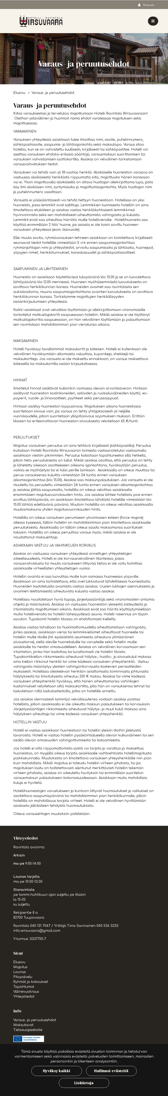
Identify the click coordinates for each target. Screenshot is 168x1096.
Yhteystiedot (23, 996)
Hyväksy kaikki (56, 1070)
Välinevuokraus (26, 992)
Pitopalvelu (22, 977)
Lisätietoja (84, 1082)
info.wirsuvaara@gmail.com (36, 931)
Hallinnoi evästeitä (111, 1070)
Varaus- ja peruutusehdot (53, 93)
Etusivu (19, 93)
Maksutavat (23, 1025)
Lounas (19, 972)
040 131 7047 (40, 926)
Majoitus (20, 967)
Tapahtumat (23, 987)
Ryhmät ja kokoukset (30, 982)
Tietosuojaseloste (27, 1030)
